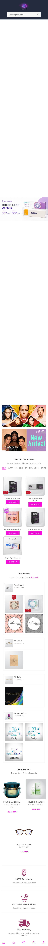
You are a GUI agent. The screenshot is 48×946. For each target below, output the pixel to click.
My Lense (18, 641)
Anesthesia (19, 585)
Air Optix (17, 677)
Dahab (43, 468)
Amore (36, 468)
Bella (4, 468)
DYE (16, 468)
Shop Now (24, 416)
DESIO (21, 468)
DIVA (31, 468)
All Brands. (35, 577)
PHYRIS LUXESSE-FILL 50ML (12, 802)
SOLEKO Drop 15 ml (36, 802)
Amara (10, 468)
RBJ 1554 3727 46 (24, 844)
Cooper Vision (20, 713)
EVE (26, 468)
